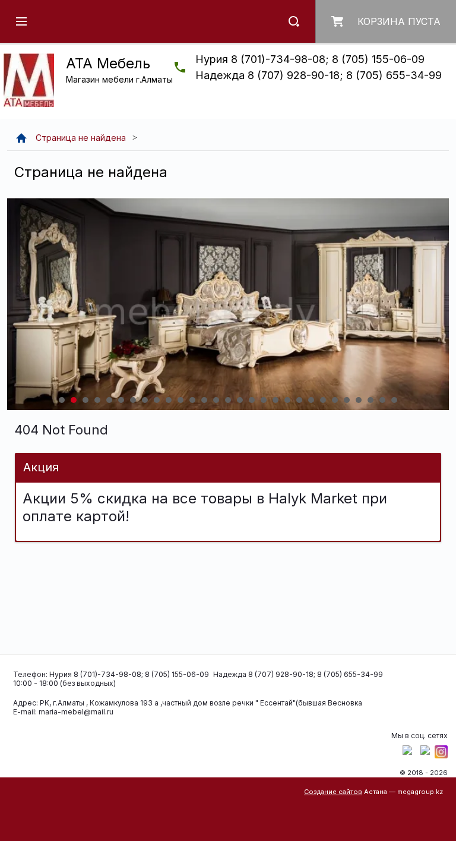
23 (323, 400)
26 (359, 400)
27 (370, 400)
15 (228, 400)
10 (169, 400)
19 (275, 400)
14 (216, 400)
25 (347, 400)
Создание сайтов (333, 792)
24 (335, 400)
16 (240, 400)
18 (264, 400)
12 (192, 400)
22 (311, 400)
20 (287, 400)
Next (16, 303)
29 (394, 400)
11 (180, 400)
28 (382, 400)
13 (204, 400)
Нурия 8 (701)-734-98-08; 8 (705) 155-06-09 (310, 59)
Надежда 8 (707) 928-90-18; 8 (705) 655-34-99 (318, 75)
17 (252, 400)
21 (299, 400)
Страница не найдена (81, 138)
